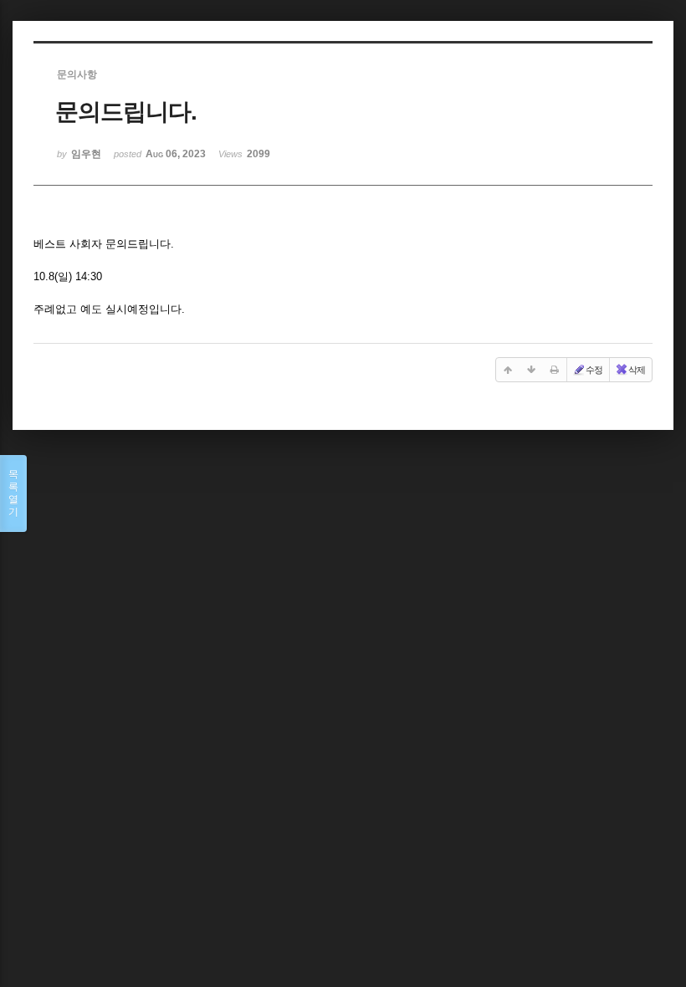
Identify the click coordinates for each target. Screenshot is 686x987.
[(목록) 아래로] (531, 369)
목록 (13, 493)
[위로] (508, 369)
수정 (594, 370)
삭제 (636, 370)
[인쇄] (554, 369)
